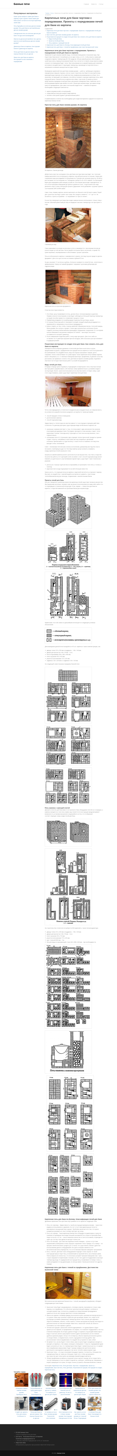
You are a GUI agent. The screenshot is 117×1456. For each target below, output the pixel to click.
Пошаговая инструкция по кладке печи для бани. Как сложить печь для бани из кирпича (74, 37)
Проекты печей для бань (56, 41)
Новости (94, 4)
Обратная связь (21, 1442)
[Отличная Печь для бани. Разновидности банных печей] (94, 1410)
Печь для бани (67, 1367)
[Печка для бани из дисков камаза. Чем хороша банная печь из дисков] (36, 1410)
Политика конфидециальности (25, 1438)
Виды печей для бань (55, 39)
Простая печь (58, 1367)
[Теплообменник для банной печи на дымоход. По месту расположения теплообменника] (65, 1386)
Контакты (19, 1436)
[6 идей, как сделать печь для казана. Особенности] (21, 1410)
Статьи (101, 4)
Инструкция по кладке (95, 1367)
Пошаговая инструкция (80, 1367)
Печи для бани (67, 1365)
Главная (86, 4)
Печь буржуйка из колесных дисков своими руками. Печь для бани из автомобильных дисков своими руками (27, 28)
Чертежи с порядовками (80, 1365)
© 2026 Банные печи (22, 1432)
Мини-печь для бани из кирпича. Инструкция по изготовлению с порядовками (24, 59)
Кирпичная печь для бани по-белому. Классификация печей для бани (68, 45)
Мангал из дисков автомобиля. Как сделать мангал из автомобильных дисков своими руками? (27, 41)
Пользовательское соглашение (33, 1436)
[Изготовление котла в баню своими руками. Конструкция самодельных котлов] (65, 1410)
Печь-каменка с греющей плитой (59, 43)
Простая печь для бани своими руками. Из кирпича (63, 35)
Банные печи (22, 4)
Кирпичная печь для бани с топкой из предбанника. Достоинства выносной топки (72, 47)
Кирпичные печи (57, 1365)
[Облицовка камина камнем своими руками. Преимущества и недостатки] (21, 1386)
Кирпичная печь (50, 1370)
